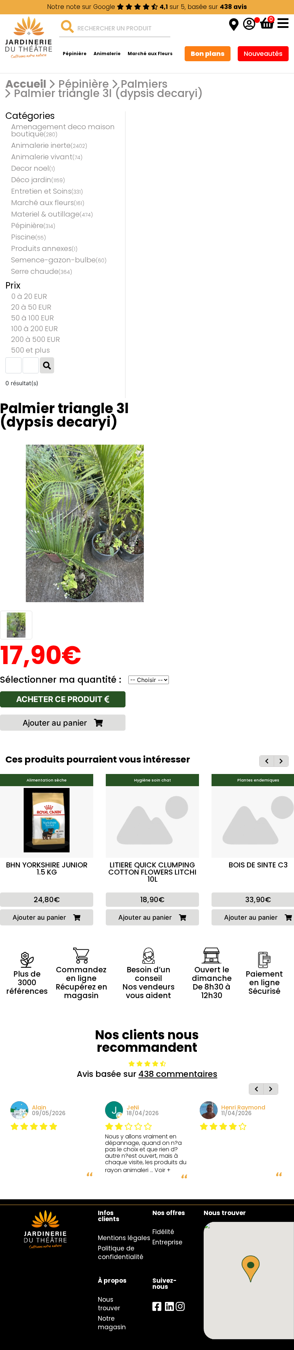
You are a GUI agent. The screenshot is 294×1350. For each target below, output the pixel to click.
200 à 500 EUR (35, 339)
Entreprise (167, 1242)
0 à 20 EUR (29, 296)
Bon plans (207, 53)
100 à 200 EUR (34, 328)
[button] (250, 1269)
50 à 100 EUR (32, 317)
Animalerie (107, 53)
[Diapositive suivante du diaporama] (281, 761)
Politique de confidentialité (120, 1252)
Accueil (25, 84)
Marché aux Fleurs (150, 53)
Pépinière (74, 53)
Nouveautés (263, 53)
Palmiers (144, 84)
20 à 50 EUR (31, 307)
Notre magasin (112, 1322)
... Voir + (160, 1170)
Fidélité (163, 1232)
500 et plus (30, 350)
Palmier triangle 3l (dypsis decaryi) (108, 93)
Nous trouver (109, 1303)
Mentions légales (124, 1238)
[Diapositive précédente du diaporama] (267, 761)
